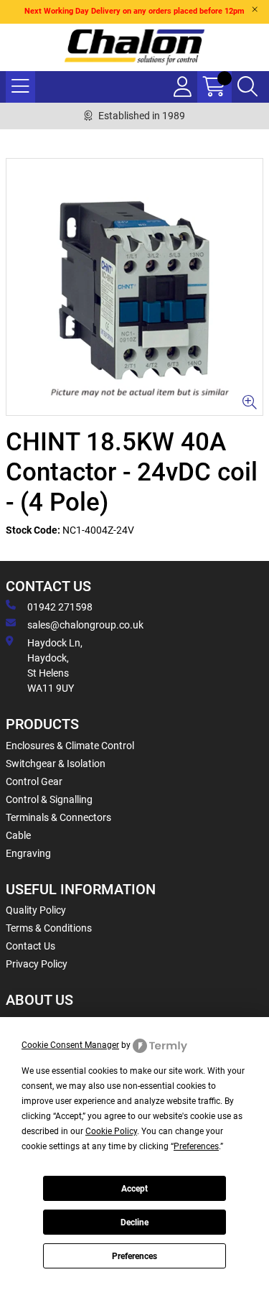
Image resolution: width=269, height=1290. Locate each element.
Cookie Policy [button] (111, 1131)
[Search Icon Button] (247, 87)
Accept (134, 1189)
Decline (134, 1222)
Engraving (28, 853)
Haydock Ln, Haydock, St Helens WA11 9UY (54, 665)
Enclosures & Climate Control (70, 745)
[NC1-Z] (134, 287)
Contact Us (30, 946)
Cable (18, 835)
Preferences (134, 1256)
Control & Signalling (49, 799)
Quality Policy (36, 910)
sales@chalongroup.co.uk (85, 625)
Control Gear (34, 781)
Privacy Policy (36, 964)
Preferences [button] (196, 1146)
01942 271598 (60, 607)
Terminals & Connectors (58, 817)
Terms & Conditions (49, 928)
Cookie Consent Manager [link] (70, 1045)
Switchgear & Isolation (55, 763)
